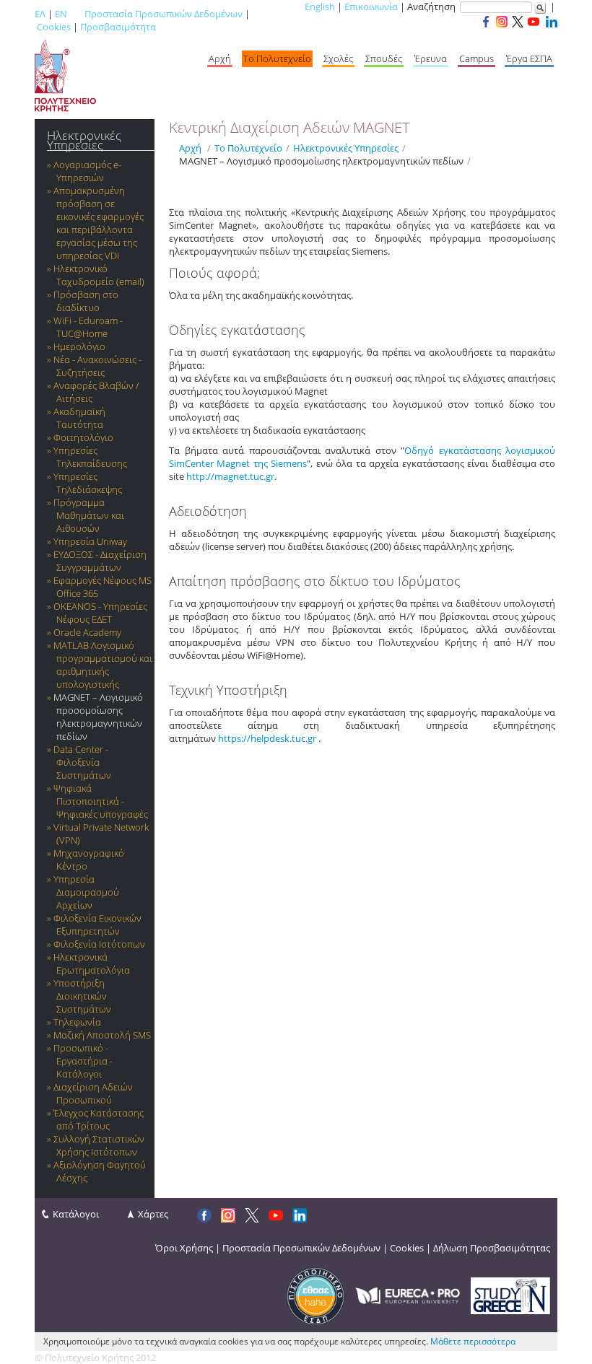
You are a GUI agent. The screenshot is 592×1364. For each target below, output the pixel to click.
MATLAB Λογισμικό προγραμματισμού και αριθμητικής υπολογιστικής (102, 665)
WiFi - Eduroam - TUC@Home (88, 327)
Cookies (54, 26)
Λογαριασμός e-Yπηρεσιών (87, 171)
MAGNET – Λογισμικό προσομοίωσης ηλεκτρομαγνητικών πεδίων (98, 717)
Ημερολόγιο (79, 346)
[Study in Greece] (510, 1294)
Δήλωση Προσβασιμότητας (491, 1247)
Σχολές (338, 58)
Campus (476, 58)
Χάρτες (153, 1213)
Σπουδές (383, 58)
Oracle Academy (87, 632)
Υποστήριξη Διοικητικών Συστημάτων (82, 995)
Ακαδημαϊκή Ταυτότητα (79, 418)
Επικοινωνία (371, 6)
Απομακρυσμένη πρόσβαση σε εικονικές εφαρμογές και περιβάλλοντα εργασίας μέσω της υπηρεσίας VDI (98, 223)
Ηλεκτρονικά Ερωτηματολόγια (91, 963)
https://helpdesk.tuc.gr (267, 738)
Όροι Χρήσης (184, 1247)
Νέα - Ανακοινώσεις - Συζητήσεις (97, 366)
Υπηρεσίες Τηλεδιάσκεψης (87, 483)
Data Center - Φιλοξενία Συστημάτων (82, 762)
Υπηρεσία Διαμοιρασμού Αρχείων (86, 892)
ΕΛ (40, 13)
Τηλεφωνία (77, 1021)
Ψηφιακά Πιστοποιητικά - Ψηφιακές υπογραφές (100, 801)
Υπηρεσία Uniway (90, 541)
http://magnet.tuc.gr (230, 476)
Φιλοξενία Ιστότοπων (99, 943)
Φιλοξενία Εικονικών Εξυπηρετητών (97, 924)
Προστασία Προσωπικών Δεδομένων (163, 13)
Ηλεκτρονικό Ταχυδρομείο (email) (98, 275)
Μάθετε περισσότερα (472, 1341)
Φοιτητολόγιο (83, 437)
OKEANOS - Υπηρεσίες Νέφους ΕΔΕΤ (100, 613)
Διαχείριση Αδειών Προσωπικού (93, 1093)
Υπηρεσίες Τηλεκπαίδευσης (90, 457)
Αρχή (220, 58)
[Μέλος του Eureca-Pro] (407, 1294)
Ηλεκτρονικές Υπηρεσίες (84, 140)
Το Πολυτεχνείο (277, 58)
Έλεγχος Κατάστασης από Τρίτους (98, 1119)
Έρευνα (430, 58)
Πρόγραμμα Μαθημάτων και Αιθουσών (88, 515)
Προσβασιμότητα (118, 26)
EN (61, 13)
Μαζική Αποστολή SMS (102, 1034)
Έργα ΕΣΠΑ (529, 58)
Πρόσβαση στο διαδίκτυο (85, 301)
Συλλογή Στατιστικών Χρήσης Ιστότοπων (98, 1145)
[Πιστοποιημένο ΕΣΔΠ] (315, 1294)
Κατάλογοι (76, 1213)
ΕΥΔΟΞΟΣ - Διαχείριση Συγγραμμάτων (100, 561)
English (320, 6)
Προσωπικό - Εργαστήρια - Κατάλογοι (83, 1060)
